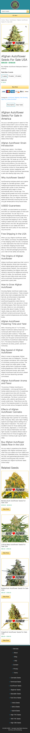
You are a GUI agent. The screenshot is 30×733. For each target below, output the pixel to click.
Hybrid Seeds (16, 710)
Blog (15, 656)
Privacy (15, 668)
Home (3, 20)
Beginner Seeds (16, 689)
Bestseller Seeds (16, 693)
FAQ (15, 660)
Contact (15, 664)
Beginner (17, 97)
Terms (16, 672)
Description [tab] (10, 105)
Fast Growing (23, 97)
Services (15, 648)
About (16, 652)
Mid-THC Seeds (16, 718)
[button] (26, 26)
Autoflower (13, 20)
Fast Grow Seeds (15, 698)
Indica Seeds (16, 702)
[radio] (4, 76)
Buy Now (15, 87)
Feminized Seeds (16, 681)
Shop (7, 20)
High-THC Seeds (16, 714)
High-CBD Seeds (16, 723)
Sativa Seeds (16, 706)
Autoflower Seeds (15, 685)
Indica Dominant (11, 99)
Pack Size (4, 72)
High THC (4, 99)
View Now (6, 509)
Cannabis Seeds (16, 677)
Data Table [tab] (19, 105)
